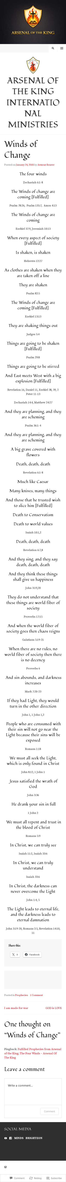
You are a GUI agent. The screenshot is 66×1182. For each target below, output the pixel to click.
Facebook (10, 1138)
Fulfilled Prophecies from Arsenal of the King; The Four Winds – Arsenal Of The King (32, 1053)
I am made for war (16, 1008)
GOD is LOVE (54, 1008)
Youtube (5, 1138)
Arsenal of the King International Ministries (33, 103)
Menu (62, 48)
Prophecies (21, 995)
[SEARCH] (53, 48)
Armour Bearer (45, 164)
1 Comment (36, 995)
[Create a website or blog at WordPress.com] (5, 1167)
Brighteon (34, 1138)
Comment (49, 1111)
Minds (18, 1138)
